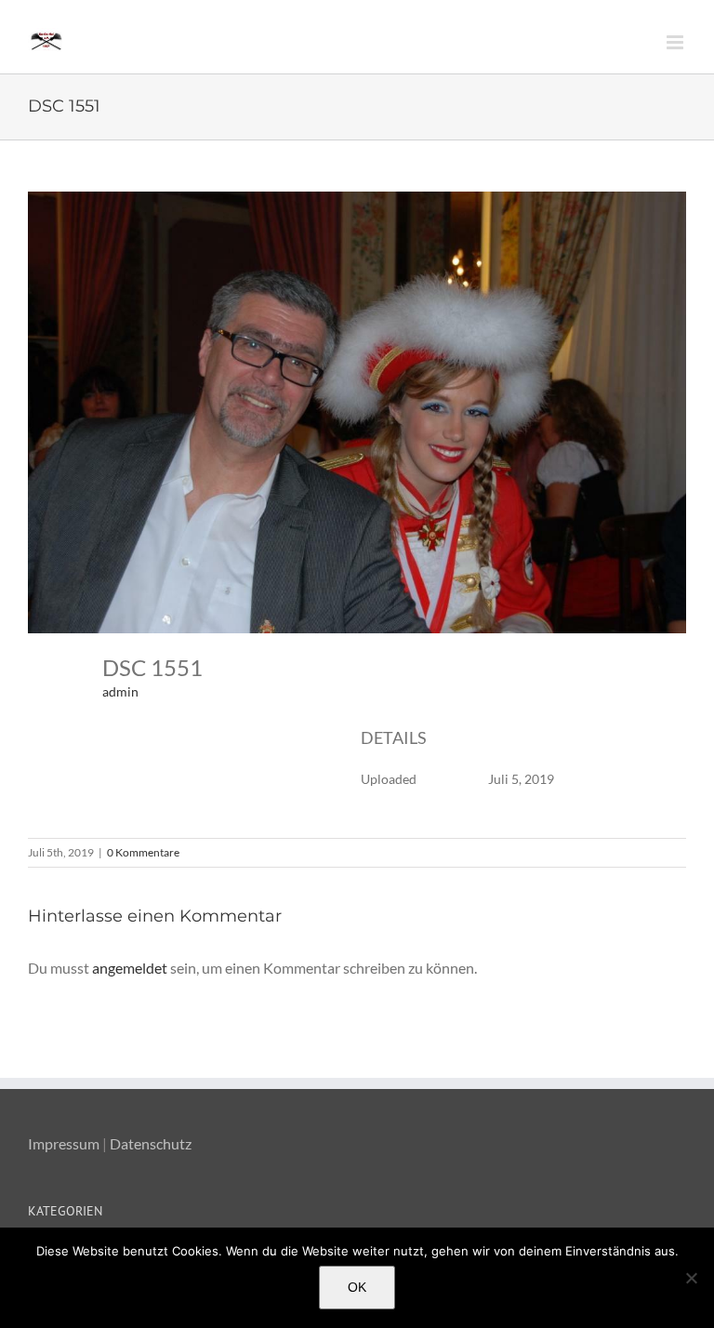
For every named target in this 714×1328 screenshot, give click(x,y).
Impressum (63, 1143)
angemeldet (129, 967)
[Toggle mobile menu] (676, 42)
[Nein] (690, 1277)
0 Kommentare (143, 852)
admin (120, 691)
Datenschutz (151, 1143)
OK (357, 1287)
